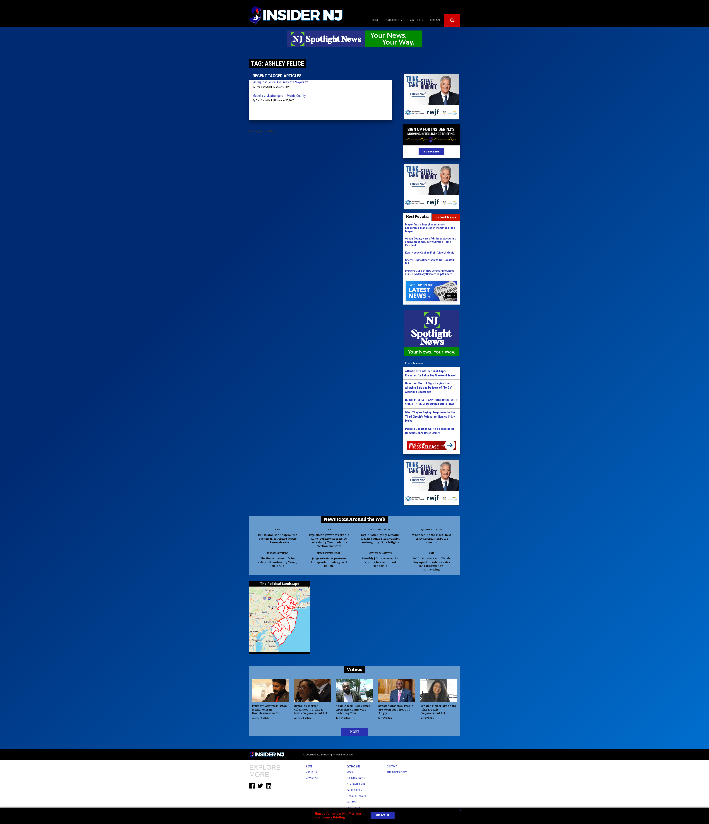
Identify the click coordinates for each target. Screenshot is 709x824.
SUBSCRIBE (431, 151)
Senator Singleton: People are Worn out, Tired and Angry (395, 709)
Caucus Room (354, 790)
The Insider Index (397, 772)
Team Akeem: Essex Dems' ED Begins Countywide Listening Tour (353, 709)
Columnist (353, 802)
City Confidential (357, 784)
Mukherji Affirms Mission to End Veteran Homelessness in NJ (269, 709)
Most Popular (417, 217)
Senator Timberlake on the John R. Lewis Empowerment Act (438, 709)
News (350, 772)
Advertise (312, 778)
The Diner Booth (356, 778)
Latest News (445, 217)
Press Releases (414, 363)
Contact (392, 766)
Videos (354, 669)
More (354, 732)
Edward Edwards (357, 796)
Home (309, 766)
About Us (311, 772)
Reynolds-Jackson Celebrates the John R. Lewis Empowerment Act (310, 709)
